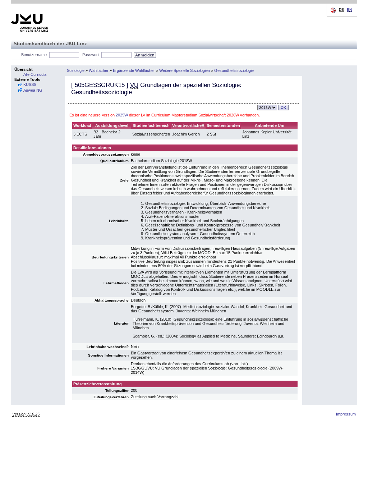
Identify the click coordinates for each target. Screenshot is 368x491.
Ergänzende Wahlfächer (134, 70)
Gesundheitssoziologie (234, 70)
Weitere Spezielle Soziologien (184, 70)
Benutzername (34, 54)
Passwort (90, 54)
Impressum (346, 414)
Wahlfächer (99, 70)
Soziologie (75, 70)
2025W (122, 115)
